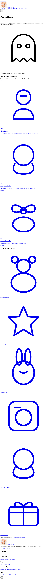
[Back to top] (1, 577)
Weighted (12, 8)
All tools (2, 80)
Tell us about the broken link (19, 537)
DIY (10, 564)
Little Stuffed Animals (11, 544)
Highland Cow (7, 553)
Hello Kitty (2, 559)
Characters (8, 8)
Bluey (11, 559)
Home (1, 8)
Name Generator (18, 569)
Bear (13, 553)
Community (22, 8)
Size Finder (12, 569)
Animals (4, 8)
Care (8, 564)
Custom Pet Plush (6, 569)
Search (23, 73)
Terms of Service (15, 574)
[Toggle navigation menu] (1, 11)
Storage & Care (17, 8)
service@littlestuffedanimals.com (6, 548)
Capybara (2, 553)
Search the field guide (6, 73)
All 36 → (16, 553)
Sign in (2, 9)
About (1, 574)
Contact (4, 574)
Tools (25, 8)
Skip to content (3, 1)
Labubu (8, 559)
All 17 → (14, 559)
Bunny (11, 553)
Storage (5, 564)
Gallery (1, 569)
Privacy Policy (9, 574)
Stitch (6, 559)
